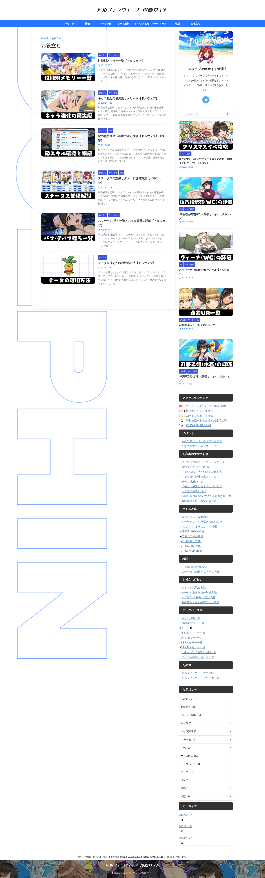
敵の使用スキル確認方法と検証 (200, 602)
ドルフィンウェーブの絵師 (198, 673)
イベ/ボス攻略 (141, 23)
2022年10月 (186, 837)
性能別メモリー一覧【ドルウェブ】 (121, 60)
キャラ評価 (105, 23)
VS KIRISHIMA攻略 (192, 531)
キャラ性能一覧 (191, 618)
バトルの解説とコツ (194, 491)
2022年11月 (185, 826)
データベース (160, 23)
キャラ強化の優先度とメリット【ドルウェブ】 (128, 98)
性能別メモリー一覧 (193, 632)
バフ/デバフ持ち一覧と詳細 (198, 597)
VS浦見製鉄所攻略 (192, 536)
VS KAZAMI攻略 (191, 546)
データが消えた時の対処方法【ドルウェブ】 (127, 263)
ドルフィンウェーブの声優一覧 (200, 678)
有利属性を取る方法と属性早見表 (206, 420)
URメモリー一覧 (191, 637)
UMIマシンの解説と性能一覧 (199, 652)
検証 (177, 23)
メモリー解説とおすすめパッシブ (202, 486)
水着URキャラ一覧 (193, 623)
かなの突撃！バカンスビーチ (199, 446)
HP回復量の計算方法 (194, 567)
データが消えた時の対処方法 (199, 592)
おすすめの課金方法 (194, 587)
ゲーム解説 (123, 23)
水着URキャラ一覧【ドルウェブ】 (198, 325)
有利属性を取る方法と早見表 (199, 501)
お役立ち (195, 23)
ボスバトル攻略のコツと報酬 (199, 526)
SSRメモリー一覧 (191, 642)
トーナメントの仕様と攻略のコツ (202, 521)
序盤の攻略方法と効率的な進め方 (202, 471)
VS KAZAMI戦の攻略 (198, 425)
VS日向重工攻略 (191, 541)
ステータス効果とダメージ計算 (200, 571)
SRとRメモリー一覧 (193, 647)
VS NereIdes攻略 (191, 551)
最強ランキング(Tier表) (200, 410)
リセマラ (69, 23)
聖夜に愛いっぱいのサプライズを (202, 441)
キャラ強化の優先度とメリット (200, 476)
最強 (87, 23)
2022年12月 (186, 814)
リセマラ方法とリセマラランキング (203, 462)
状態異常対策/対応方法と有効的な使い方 (206, 496)
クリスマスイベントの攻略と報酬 (206, 405)
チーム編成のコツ (192, 481)
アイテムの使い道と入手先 (198, 657)
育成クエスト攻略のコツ (196, 517)
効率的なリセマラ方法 (199, 415)
